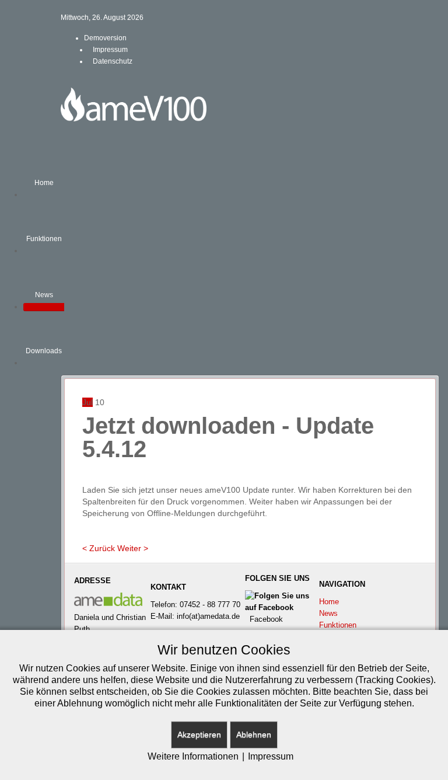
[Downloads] (43, 363)
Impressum (270, 756)
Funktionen (337, 625)
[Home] (43, 195)
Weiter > (132, 548)
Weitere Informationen (193, 756)
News (328, 613)
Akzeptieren (199, 734)
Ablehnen (253, 734)
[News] (43, 307)
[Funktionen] (43, 251)
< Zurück (98, 548)
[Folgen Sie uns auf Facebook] (281, 601)
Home (329, 601)
